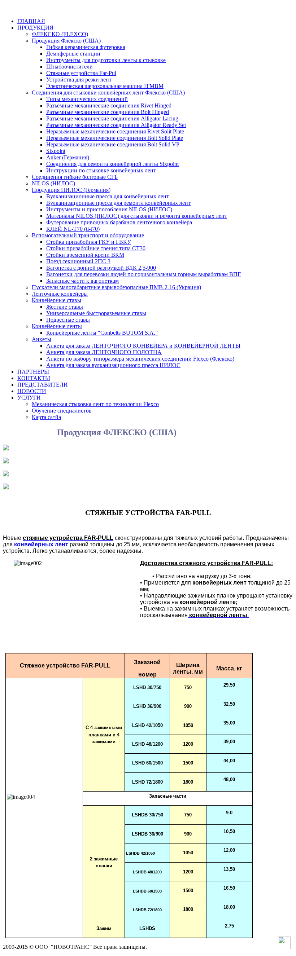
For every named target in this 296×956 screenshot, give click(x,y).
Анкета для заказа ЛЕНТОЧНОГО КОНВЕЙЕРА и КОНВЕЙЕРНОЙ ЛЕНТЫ (143, 346)
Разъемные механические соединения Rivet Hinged (108, 105)
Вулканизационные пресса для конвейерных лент (107, 196)
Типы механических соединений (87, 99)
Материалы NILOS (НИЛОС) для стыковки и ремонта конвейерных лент (136, 216)
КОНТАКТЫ (33, 378)
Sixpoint (55, 151)
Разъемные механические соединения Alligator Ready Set (116, 125)
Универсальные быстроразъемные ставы (96, 313)
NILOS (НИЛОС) (53, 183)
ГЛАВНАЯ (31, 21)
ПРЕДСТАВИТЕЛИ (42, 385)
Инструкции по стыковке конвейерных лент (101, 170)
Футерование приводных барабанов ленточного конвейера (119, 222)
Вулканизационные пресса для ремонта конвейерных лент (118, 203)
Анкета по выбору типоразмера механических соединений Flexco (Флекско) (140, 359)
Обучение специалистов (62, 410)
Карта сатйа (46, 417)
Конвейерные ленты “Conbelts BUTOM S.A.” (102, 333)
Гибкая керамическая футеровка (85, 47)
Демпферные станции (73, 53)
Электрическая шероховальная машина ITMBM (105, 86)
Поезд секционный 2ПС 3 (78, 261)
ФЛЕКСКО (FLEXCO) (60, 34)
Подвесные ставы (68, 320)
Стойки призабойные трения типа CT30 (95, 248)
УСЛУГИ (29, 398)
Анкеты (41, 339)
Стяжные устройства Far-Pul (81, 73)
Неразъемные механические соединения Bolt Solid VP (112, 144)
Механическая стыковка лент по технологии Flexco (95, 404)
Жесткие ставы (64, 307)
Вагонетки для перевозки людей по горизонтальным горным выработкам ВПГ (143, 274)
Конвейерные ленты (57, 326)
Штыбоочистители (69, 66)
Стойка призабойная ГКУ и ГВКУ (88, 242)
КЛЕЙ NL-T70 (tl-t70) (73, 229)
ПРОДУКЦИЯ (35, 28)
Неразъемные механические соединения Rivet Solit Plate (115, 131)
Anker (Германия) (67, 157)
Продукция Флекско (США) (66, 41)
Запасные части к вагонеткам (82, 281)
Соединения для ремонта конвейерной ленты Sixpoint (112, 164)
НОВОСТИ (31, 391)
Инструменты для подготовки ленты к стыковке (106, 60)
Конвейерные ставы (56, 300)
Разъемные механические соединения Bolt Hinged (107, 112)
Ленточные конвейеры (60, 294)
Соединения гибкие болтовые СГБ (75, 177)
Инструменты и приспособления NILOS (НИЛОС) (109, 209)
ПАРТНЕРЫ (33, 372)
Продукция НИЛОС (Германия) (71, 190)
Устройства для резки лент (79, 79)
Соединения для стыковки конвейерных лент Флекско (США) (108, 92)
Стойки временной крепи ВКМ (85, 255)
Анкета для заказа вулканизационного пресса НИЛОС (113, 365)
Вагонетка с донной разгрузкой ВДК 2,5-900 (101, 268)
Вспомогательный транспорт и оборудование (88, 235)
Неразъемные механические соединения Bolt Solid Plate (114, 138)
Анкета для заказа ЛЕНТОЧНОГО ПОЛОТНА (104, 352)
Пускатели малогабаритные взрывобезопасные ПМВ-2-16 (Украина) (116, 287)
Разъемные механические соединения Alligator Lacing (112, 118)
